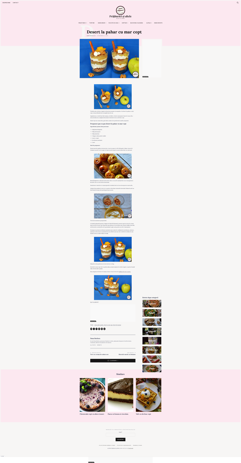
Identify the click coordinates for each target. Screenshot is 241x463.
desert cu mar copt (108, 325)
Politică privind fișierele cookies (107, 445)
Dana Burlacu (91, 35)
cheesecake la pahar (98, 325)
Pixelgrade (130, 448)
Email (120, 432)
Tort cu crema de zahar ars (99, 354)
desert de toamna (117, 325)
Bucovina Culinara (136, 23)
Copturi (124, 23)
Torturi (92, 23)
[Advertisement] (112, 313)
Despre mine (6, 2)
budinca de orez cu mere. (125, 271)
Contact (16, 2)
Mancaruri (101, 23)
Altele (148, 23)
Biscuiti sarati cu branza (127, 354)
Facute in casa (113, 23)
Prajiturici (82, 23)
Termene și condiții (137, 445)
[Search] (237, 3)
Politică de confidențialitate (124, 445)
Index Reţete (158, 23)
